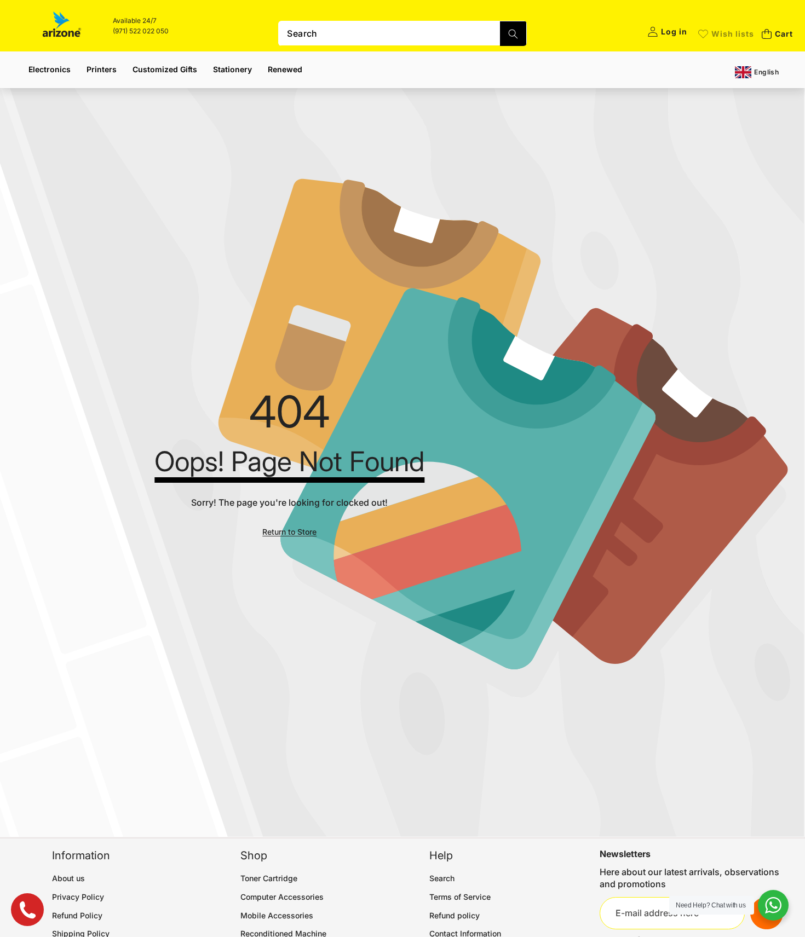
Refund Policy (77, 915)
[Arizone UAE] (62, 25)
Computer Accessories (282, 896)
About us (68, 878)
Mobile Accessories (276, 915)
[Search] (513, 33)
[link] (726, 34)
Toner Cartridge (268, 878)
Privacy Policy (78, 896)
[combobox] (402, 33)
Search (442, 878)
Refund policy (454, 915)
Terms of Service (460, 896)
